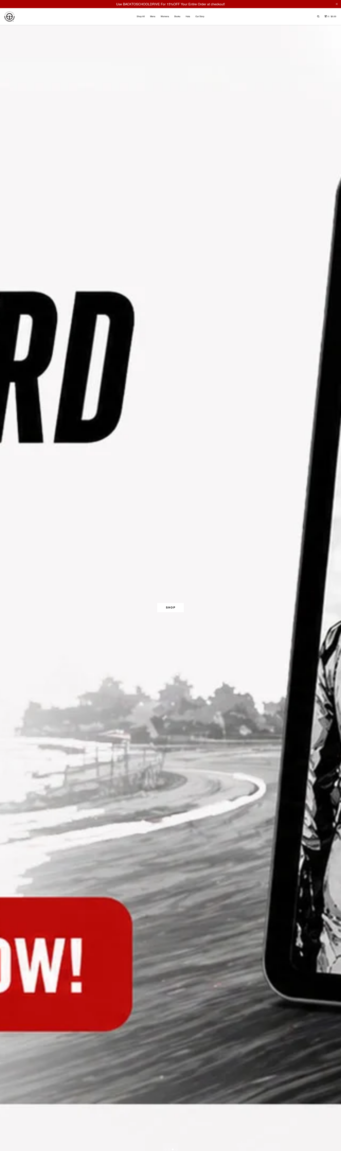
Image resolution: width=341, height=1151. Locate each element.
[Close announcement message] (337, 4)
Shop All (141, 16)
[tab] (165, 1149)
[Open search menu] (318, 16)
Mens (152, 16)
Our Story (199, 16)
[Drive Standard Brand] (9, 16)
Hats (188, 16)
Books (177, 16)
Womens (165, 16)
